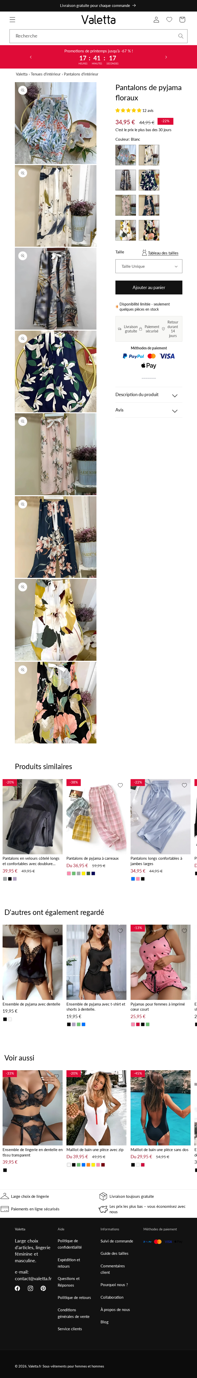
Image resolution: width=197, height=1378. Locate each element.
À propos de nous (115, 1309)
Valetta (21, 74)
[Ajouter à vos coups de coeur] (56, 785)
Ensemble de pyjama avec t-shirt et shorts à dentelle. (95, 1007)
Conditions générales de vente (74, 1312)
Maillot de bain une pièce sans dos (160, 1149)
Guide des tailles (115, 1253)
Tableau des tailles (163, 253)
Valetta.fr (35, 1366)
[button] (12, 19)
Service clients (70, 1328)
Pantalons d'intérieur (81, 74)
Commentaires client (113, 1269)
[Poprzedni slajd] (30, 56)
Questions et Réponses (69, 1281)
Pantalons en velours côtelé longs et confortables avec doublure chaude (31, 861)
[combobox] (98, 36)
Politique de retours (74, 1297)
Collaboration (112, 1297)
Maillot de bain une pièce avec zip (94, 1149)
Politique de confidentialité (70, 1243)
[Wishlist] (169, 19)
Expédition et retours (69, 1262)
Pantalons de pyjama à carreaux (92, 858)
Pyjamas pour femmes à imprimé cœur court (158, 1007)
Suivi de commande (117, 1241)
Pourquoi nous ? (114, 1284)
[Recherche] (181, 36)
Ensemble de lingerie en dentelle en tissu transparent (33, 1152)
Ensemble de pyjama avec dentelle (31, 1004)
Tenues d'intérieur (46, 74)
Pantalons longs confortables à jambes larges (156, 861)
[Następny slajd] (166, 56)
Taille (119, 252)
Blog (105, 1321)
